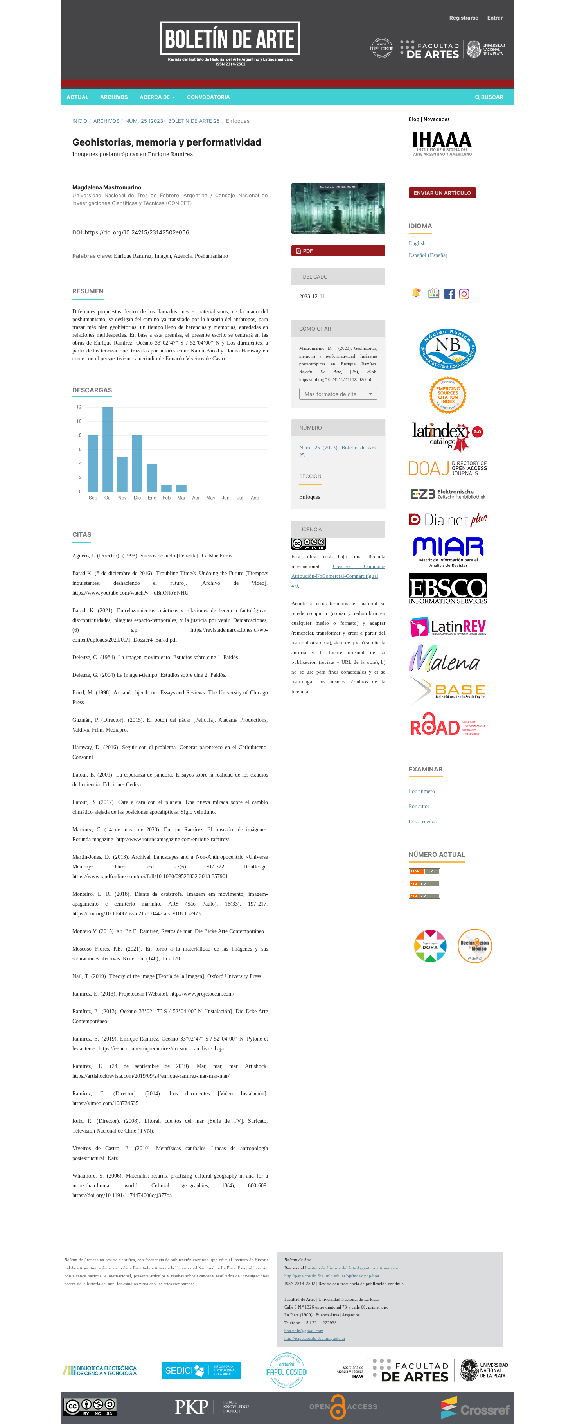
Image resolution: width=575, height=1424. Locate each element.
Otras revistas (423, 822)
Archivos (114, 97)
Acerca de (155, 97)
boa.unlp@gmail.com (303, 1331)
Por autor (419, 806)
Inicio (79, 121)
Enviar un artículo (442, 193)
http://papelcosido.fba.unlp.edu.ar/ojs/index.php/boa (331, 1276)
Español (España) (428, 255)
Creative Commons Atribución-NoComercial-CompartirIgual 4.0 (338, 576)
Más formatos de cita (330, 394)
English (417, 243)
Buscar (491, 97)
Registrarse (463, 17)
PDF (307, 251)
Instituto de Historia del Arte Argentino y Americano (352, 1268)
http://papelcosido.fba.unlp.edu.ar (314, 1338)
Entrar (495, 17)
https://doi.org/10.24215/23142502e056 (137, 232)
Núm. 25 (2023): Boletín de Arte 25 (172, 121)
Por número (422, 791)
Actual (77, 97)
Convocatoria (208, 97)
